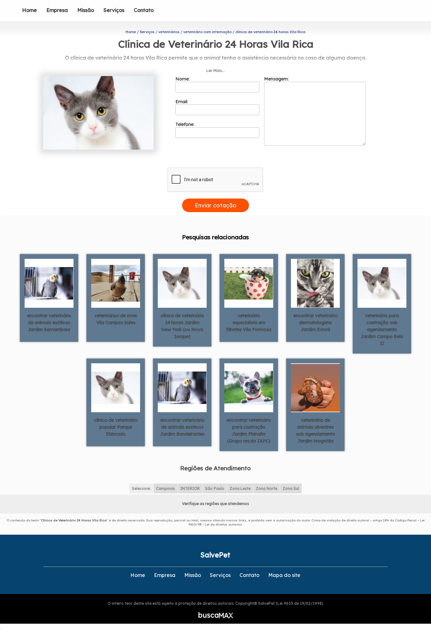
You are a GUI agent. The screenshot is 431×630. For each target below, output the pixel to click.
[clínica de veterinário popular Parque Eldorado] (115, 387)
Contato (144, 10)
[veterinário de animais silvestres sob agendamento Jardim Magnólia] (315, 387)
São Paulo (214, 488)
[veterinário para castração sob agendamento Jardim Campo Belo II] (382, 283)
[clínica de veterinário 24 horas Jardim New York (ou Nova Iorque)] (182, 283)
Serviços (113, 10)
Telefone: (185, 124)
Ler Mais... (215, 70)
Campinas (165, 488)
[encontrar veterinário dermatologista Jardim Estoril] (315, 283)
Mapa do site (284, 575)
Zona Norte (266, 488)
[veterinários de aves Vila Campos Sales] (115, 283)
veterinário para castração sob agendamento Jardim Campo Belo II (382, 329)
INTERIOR (190, 488)
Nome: (183, 79)
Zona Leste (240, 488)
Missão (85, 10)
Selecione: (141, 488)
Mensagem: (277, 79)
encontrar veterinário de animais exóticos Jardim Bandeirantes (182, 427)
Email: (182, 101)
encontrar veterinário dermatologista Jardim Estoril (315, 322)
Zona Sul (291, 488)
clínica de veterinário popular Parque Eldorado (116, 427)
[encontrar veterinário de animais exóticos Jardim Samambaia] (49, 283)
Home (29, 10)
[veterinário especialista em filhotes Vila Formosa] (249, 283)
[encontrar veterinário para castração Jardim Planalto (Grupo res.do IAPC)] (249, 387)
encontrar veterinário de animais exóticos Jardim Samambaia (49, 322)
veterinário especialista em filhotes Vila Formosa (248, 322)
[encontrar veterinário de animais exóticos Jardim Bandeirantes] (182, 387)
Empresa (57, 10)
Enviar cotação (215, 205)
